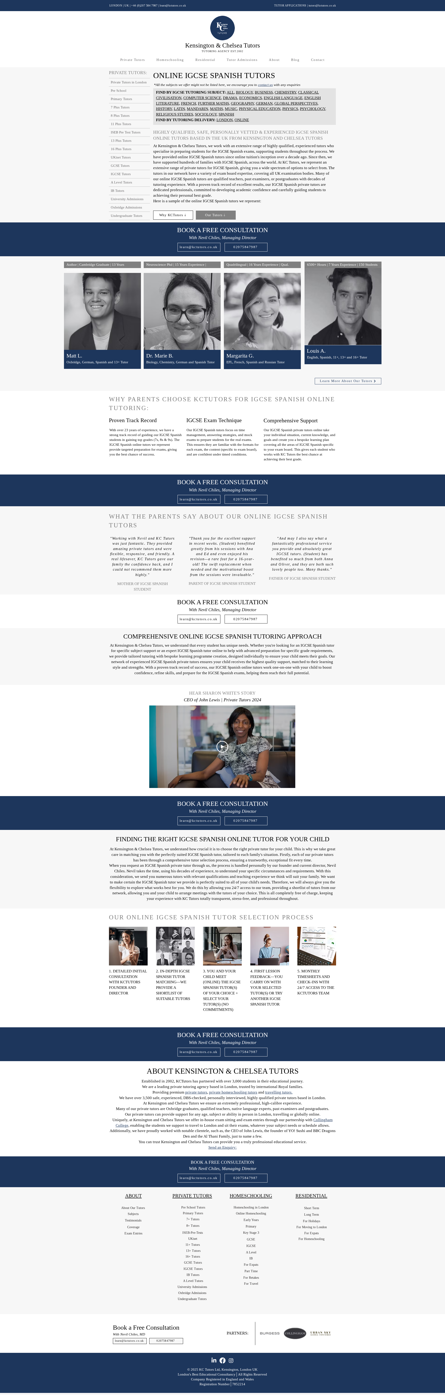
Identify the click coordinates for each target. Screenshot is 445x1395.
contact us (265, 85)
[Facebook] (222, 1360)
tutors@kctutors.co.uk (322, 5)
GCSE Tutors (120, 166)
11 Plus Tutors (121, 124)
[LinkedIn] (214, 1360)
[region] (102, 321)
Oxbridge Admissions (126, 207)
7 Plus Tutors (120, 107)
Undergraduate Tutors (126, 216)
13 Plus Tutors (121, 140)
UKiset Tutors (121, 157)
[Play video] (222, 747)
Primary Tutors (121, 99)
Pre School (118, 90)
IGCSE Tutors (121, 174)
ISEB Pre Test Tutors (125, 132)
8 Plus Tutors (120, 115)
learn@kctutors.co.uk (173, 5)
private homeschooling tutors (233, 1092)
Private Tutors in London (129, 82)
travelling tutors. (278, 1092)
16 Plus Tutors (121, 149)
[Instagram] (231, 1360)
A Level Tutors (121, 182)
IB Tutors (117, 191)
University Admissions (127, 199)
